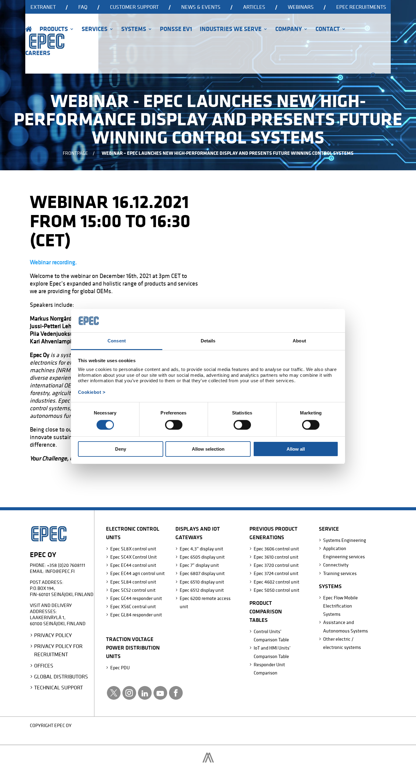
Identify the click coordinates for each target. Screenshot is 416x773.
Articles (254, 7)
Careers (37, 54)
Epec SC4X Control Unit (133, 557)
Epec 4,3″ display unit (201, 549)
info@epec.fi (60, 571)
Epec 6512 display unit (202, 590)
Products (54, 30)
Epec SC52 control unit (133, 590)
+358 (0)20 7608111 (66, 565)
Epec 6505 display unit (202, 557)
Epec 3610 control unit (276, 557)
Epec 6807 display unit (202, 573)
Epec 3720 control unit (276, 565)
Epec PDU (120, 667)
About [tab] (299, 340)
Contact (328, 30)
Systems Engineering (344, 540)
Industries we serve (231, 30)
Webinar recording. (53, 262)
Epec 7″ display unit (199, 565)
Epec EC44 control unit (133, 565)
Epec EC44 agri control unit (137, 573)
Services (95, 30)
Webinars (301, 7)
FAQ (82, 7)
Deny (120, 449)
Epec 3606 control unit (276, 549)
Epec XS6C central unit (133, 606)
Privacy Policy (53, 635)
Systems (133, 30)
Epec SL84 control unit (133, 582)
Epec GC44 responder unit (136, 598)
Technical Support (58, 687)
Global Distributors (61, 676)
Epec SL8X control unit (133, 549)
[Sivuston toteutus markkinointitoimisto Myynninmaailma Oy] (208, 761)
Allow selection (208, 449)
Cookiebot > (92, 392)
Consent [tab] (117, 340)
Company (288, 30)
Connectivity (335, 565)
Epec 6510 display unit (202, 582)
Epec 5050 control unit (276, 590)
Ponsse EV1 (176, 30)
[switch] (173, 425)
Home (28, 37)
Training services (340, 573)
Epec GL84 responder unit (136, 615)
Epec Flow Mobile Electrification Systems (340, 605)
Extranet (43, 7)
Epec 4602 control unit (276, 582)
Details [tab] (208, 340)
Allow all (296, 449)
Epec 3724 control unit (276, 573)
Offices (43, 665)
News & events (200, 7)
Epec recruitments (361, 7)
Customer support (134, 7)
